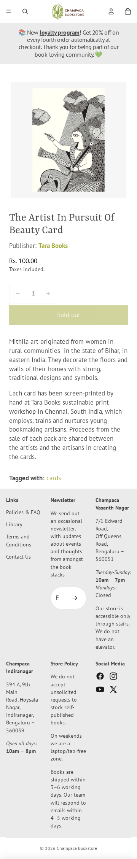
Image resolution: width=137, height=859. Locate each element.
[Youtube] (100, 689)
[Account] (111, 11)
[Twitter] (113, 689)
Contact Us (18, 556)
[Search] (25, 11)
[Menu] (9, 11)
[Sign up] (75, 599)
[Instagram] (113, 676)
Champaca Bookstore (77, 848)
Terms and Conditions (18, 540)
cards (53, 478)
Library (14, 524)
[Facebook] (100, 676)
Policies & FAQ (23, 512)
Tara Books (53, 245)
